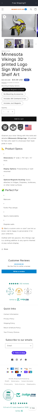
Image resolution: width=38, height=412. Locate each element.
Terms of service (20, 384)
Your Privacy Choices (11, 332)
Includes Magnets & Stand (14, 89)
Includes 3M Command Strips (15, 98)
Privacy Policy (9, 319)
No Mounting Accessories (13, 94)
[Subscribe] (30, 345)
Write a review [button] (19, 271)
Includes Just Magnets (12, 103)
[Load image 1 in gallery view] (9, 43)
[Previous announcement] (2, 3)
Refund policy (15, 381)
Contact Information (11, 314)
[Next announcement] (36, 3)
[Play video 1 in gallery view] (18, 43)
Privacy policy (8, 384)
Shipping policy (31, 384)
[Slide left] (2, 44)
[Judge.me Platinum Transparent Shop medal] (10, 291)
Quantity (4, 107)
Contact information (27, 381)
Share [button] (6, 249)
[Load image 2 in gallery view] (28, 43)
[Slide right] (36, 44)
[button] (2, 9)
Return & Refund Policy (12, 328)
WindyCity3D (18, 378)
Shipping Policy (9, 323)
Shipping (4, 82)
